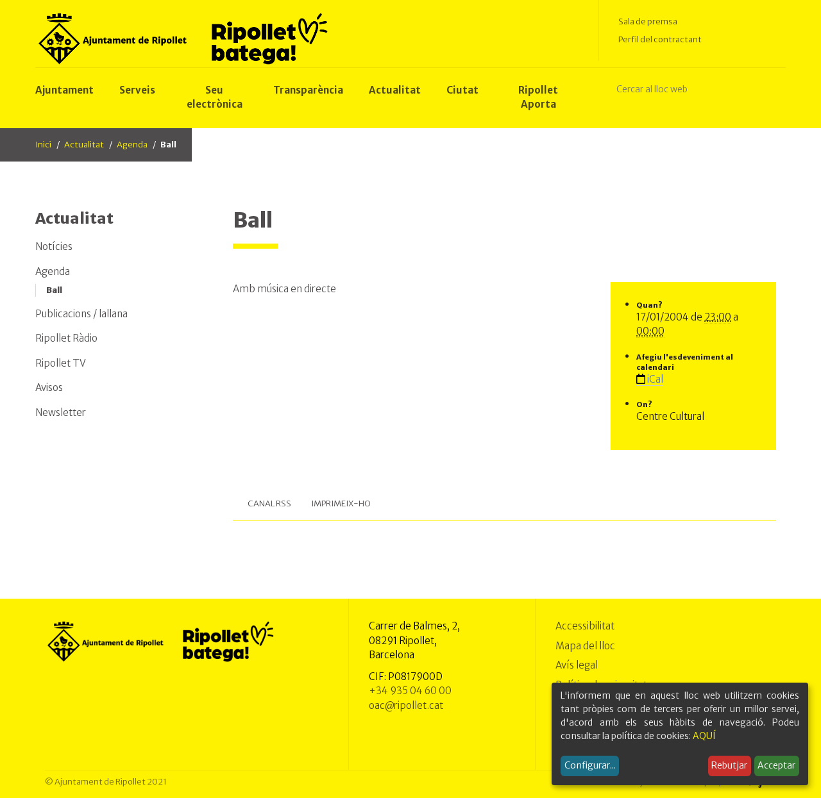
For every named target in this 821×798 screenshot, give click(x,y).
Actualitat (84, 144)
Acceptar (776, 765)
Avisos (49, 387)
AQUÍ (704, 736)
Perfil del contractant (660, 39)
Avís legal (576, 665)
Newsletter (60, 412)
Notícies (53, 246)
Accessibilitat (584, 626)
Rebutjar (729, 765)
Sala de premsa (647, 21)
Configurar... (590, 765)
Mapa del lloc (585, 646)
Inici (43, 144)
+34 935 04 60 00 (410, 691)
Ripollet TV (60, 363)
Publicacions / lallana (81, 314)
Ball (54, 290)
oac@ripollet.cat (406, 705)
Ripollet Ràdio (66, 338)
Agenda (132, 144)
